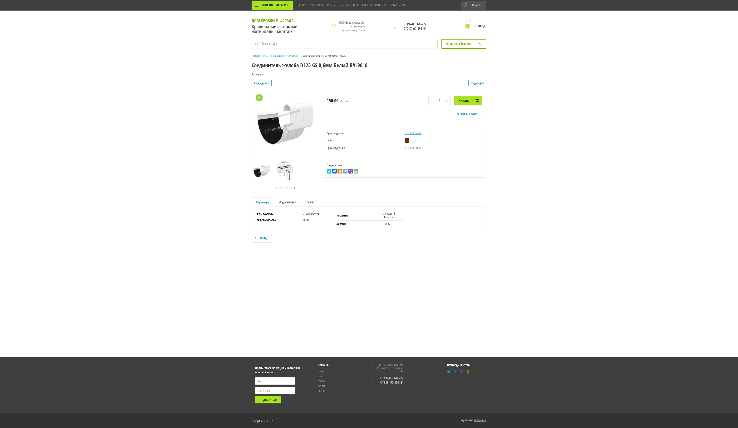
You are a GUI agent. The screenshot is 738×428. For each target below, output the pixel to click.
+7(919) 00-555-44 (414, 28)
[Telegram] (345, 171)
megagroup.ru (480, 420)
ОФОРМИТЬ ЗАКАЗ (379, 5)
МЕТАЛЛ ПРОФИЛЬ (413, 133)
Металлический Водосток (273, 55)
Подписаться (268, 400)
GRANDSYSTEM (293, 55)
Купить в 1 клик (467, 114)
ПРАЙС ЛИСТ (332, 5)
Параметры (262, 202)
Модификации (287, 202)
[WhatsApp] (356, 171)
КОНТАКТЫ (345, 5)
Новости (321, 390)
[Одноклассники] (339, 171)
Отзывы (309, 202)
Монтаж (321, 386)
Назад (263, 238)
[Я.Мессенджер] (329, 171)
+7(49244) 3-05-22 (414, 24)
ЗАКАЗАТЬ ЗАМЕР (399, 5)
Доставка (322, 381)
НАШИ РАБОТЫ (360, 5)
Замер (320, 371)
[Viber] (350, 171)
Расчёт (321, 376)
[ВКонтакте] (334, 171)
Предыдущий (261, 83)
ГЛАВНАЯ (302, 5)
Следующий (477, 83)
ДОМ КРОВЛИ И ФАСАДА (273, 20)
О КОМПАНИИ (316, 5)
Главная (256, 55)
